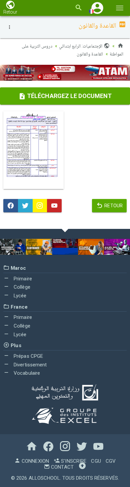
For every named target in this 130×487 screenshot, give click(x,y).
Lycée (19, 296)
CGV (111, 461)
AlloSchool (44, 478)
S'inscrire (73, 461)
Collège (21, 287)
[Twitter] (25, 205)
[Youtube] (54, 205)
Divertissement (29, 365)
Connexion (34, 461)
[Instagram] (40, 205)
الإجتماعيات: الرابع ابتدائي (81, 46)
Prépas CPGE (27, 356)
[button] (97, 8)
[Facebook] (10, 205)
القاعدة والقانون (90, 53)
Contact (62, 467)
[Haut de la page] (82, 467)
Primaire (22, 279)
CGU (96, 461)
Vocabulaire (26, 373)
